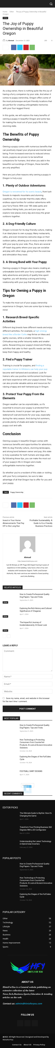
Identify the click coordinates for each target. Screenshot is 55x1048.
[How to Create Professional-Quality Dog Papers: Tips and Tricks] (10, 598)
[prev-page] (4, 636)
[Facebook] (13, 47)
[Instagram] (28, 1023)
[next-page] (8, 636)
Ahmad (11, 40)
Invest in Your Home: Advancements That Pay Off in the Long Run (13, 523)
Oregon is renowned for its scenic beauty (22, 191)
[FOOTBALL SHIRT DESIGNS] (10, 775)
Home (5, 12)
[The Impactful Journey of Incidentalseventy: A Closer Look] (10, 626)
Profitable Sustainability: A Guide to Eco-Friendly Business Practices (41, 523)
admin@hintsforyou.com (28, 1003)
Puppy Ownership (16, 492)
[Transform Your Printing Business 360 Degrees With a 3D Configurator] (10, 831)
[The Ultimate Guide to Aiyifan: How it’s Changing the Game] (10, 817)
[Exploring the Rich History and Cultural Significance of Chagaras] (10, 612)
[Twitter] (20, 47)
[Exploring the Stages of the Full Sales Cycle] (10, 760)
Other (11, 12)
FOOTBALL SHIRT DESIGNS (31, 771)
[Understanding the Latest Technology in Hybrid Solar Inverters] (10, 845)
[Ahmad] (4, 40)
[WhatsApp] (32, 47)
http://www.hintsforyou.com (27, 561)
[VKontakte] (35, 1023)
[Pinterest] (26, 47)
